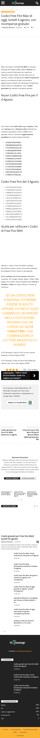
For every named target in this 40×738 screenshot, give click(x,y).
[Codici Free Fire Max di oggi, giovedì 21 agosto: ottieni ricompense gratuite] (6, 590)
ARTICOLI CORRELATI (12, 478)
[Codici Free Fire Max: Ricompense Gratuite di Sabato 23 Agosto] (33, 486)
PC (2, 708)
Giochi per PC (5, 715)
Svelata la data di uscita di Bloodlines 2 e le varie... (24, 622)
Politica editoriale (16, 729)
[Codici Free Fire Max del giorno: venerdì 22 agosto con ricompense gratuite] (6, 578)
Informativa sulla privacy (30, 729)
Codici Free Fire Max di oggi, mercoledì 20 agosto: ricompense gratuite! (24, 611)
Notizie (3, 705)
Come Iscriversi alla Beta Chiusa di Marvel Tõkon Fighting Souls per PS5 (30, 434)
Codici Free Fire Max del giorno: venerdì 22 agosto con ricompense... (26, 577)
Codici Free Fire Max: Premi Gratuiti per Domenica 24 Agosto (20, 494)
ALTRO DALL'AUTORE (28, 478)
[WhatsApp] (18, 33)
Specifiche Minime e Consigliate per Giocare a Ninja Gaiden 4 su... (26, 600)
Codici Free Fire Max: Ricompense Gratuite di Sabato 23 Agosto (32, 494)
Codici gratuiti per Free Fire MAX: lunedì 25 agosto (6, 493)
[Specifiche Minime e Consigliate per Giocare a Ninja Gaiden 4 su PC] (6, 601)
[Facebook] (3, 33)
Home (2, 8)
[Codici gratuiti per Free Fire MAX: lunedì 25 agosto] (7, 486)
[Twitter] (8, 33)
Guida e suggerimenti (12, 8)
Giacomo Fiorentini (8, 27)
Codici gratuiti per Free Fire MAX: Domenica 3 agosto (9, 432)
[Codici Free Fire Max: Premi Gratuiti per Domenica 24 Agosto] (20, 486)
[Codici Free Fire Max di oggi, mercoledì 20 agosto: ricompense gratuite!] (6, 612)
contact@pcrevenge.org (23, 651)
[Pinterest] (13, 33)
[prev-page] (19, 499)
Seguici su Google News (17, 402)
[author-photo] (20, 450)
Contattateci (23, 732)
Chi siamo (5, 729)
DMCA (15, 732)
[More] (24, 33)
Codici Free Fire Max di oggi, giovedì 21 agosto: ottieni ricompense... (24, 589)
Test (2, 718)
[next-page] (21, 499)
